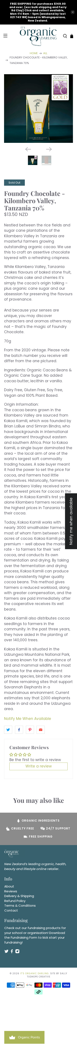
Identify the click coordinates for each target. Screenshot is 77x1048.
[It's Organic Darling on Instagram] (17, 952)
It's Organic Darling (34, 973)
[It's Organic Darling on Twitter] (6, 952)
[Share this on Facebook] (19, 730)
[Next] (49, 149)
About (9, 886)
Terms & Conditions (20, 905)
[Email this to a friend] (41, 730)
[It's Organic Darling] (38, 36)
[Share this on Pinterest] (30, 730)
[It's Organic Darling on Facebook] (12, 952)
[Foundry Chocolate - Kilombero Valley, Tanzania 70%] (38, 108)
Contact (11, 910)
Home (34, 53)
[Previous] (28, 149)
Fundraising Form (24, 937)
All (45, 53)
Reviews (10, 891)
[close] (73, 12)
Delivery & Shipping (19, 896)
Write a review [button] (38, 766)
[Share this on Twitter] (8, 730)
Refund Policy (14, 901)
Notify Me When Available (27, 718)
